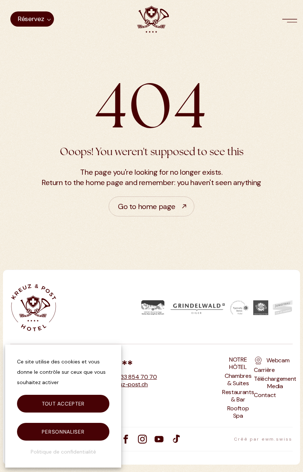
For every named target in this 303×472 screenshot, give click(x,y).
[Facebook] (125, 439)
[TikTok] (176, 439)
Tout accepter (63, 403)
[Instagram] (142, 439)
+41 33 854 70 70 (133, 377)
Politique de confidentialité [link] (63, 451)
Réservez (31, 18)
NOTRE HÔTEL (238, 363)
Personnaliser (63, 431)
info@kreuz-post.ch (122, 384)
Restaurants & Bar (238, 396)
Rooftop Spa (238, 412)
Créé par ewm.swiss (263, 439)
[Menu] (291, 19)
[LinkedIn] (159, 439)
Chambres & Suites (238, 379)
